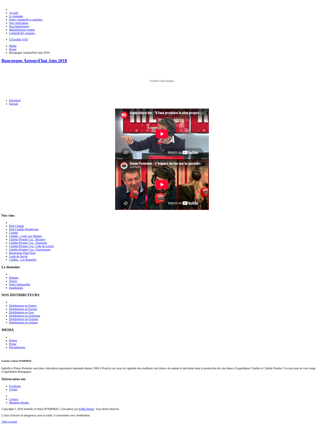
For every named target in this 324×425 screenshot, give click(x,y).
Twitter (13, 389)
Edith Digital (86, 409)
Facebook (15, 386)
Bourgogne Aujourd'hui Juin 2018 (34, 60)
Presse (12, 49)
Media (12, 45)
